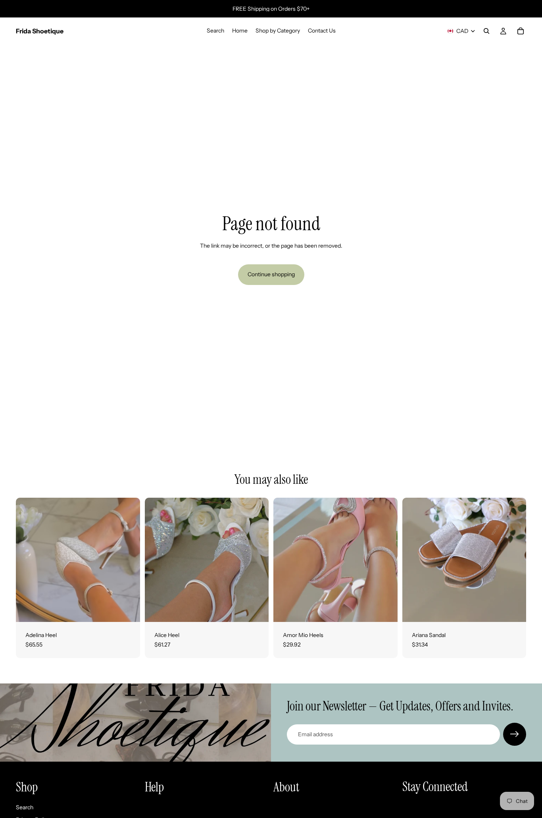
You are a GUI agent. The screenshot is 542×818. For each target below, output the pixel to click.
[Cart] (520, 31)
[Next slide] (128, 560)
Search (24, 807)
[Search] (486, 31)
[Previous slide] (28, 560)
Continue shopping (271, 274)
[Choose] (128, 609)
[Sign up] (514, 734)
